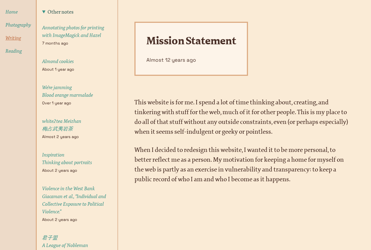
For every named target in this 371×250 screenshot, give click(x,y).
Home (11, 12)
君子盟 (65, 241)
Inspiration (67, 158)
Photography (15, 25)
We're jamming (67, 91)
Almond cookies (58, 61)
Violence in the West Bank (74, 200)
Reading (13, 51)
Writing (13, 38)
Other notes (61, 12)
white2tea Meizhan (61, 125)
